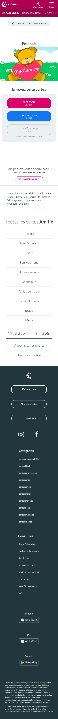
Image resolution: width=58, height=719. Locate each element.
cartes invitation (26, 515)
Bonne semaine (29, 272)
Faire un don (29, 389)
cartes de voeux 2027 (29, 459)
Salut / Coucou (29, 243)
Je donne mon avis (29, 179)
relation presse (25, 579)
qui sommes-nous (26, 565)
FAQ (20, 593)
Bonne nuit (29, 282)
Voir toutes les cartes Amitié (31, 23)
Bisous (29, 253)
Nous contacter (29, 404)
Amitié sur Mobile (29, 355)
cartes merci (25, 494)
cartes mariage (26, 501)
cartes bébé (24, 508)
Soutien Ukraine (29, 301)
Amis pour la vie (29, 291)
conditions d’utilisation (29, 551)
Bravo (29, 310)
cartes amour (25, 480)
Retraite (29, 233)
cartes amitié (25, 487)
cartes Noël (24, 466)
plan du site (23, 558)
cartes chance (25, 521)
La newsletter (29, 418)
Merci (29, 320)
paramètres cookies (27, 586)
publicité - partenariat (28, 572)
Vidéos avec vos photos (29, 345)
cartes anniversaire (28, 473)
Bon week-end (29, 262)
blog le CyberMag (26, 544)
